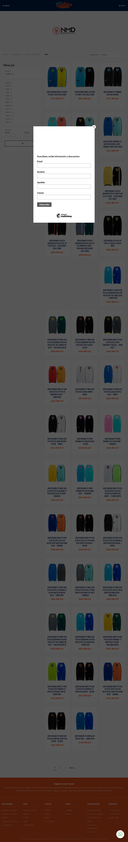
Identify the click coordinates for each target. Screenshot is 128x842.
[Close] (94, 127)
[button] (120, 834)
